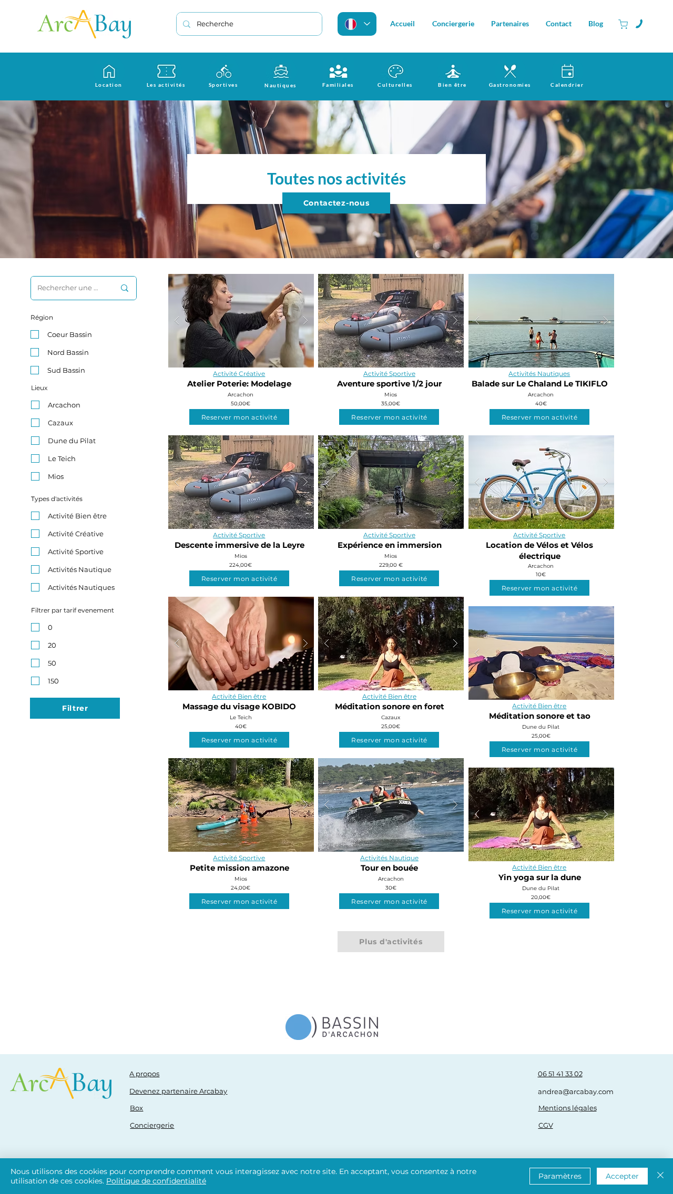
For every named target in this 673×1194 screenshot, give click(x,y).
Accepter (622, 1176)
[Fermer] (660, 1176)
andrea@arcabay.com (576, 1091)
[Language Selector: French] (357, 24)
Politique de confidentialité (156, 1181)
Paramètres (560, 1176)
